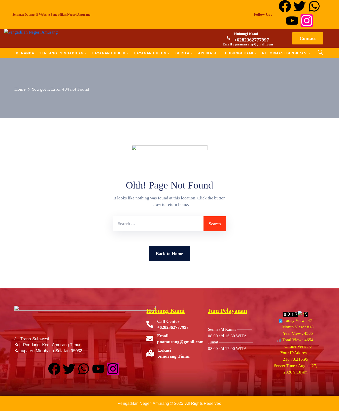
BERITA (182, 53)
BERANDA (25, 53)
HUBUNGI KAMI (239, 53)
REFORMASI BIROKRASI (285, 53)
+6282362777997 (251, 39)
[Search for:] (158, 223)
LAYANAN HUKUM (150, 53)
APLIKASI (207, 53)
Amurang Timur (174, 356)
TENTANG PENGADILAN (61, 53)
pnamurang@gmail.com (180, 341)
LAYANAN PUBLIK (109, 53)
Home (20, 89)
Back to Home (169, 253)
